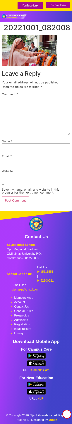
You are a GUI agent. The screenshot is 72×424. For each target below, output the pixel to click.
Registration (22, 324)
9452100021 (45, 280)
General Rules (23, 311)
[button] (67, 16)
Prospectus (21, 315)
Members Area (23, 297)
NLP (40, 398)
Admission (21, 319)
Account (19, 302)
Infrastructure (22, 328)
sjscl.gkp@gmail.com (25, 289)
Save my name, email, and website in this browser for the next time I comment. (30, 191)
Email (7, 156)
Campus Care (40, 370)
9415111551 (45, 271)
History (18, 333)
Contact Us (21, 306)
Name (7, 141)
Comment (10, 94)
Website (7, 171)
